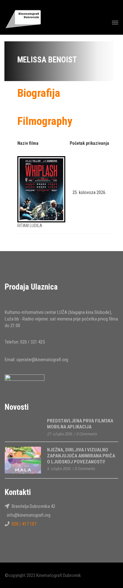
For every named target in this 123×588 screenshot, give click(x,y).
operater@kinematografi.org (42, 359)
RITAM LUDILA (29, 225)
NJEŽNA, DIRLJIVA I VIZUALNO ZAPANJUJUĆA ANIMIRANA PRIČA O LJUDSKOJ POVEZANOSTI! (81, 455)
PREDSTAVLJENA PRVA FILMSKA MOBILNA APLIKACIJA (80, 424)
